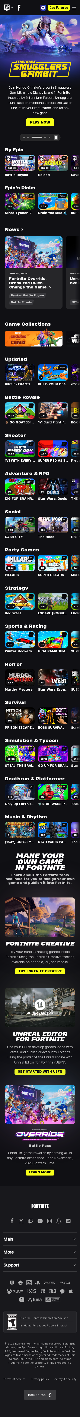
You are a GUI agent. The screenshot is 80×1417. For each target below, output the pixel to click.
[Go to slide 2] (28, 121)
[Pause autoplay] (56, 121)
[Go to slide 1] (24, 121)
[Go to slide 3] (32, 121)
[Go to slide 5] (49, 121)
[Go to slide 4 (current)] (41, 121)
